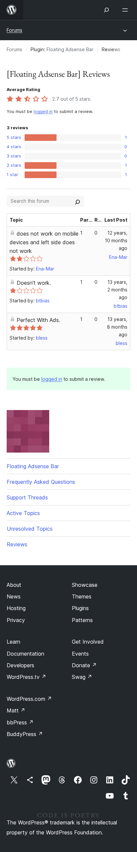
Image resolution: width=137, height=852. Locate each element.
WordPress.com (29, 698)
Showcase (84, 585)
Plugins (80, 608)
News (14, 596)
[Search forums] (77, 201)
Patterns (82, 620)
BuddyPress (25, 734)
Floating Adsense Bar (70, 49)
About (14, 585)
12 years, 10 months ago (116, 240)
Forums (14, 30)
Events (80, 653)
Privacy (16, 620)
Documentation (25, 653)
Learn (13, 641)
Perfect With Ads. (38, 320)
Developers (20, 665)
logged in (43, 111)
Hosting (16, 608)
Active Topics (23, 513)
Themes (81, 596)
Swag (82, 677)
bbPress (20, 722)
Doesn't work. (34, 282)
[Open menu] (126, 10)
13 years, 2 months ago (117, 289)
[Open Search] (106, 10)
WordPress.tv (26, 677)
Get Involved (88, 641)
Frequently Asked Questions (41, 482)
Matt (16, 710)
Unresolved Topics (30, 528)
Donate (84, 665)
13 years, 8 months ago (117, 326)
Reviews (17, 544)
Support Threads (27, 497)
